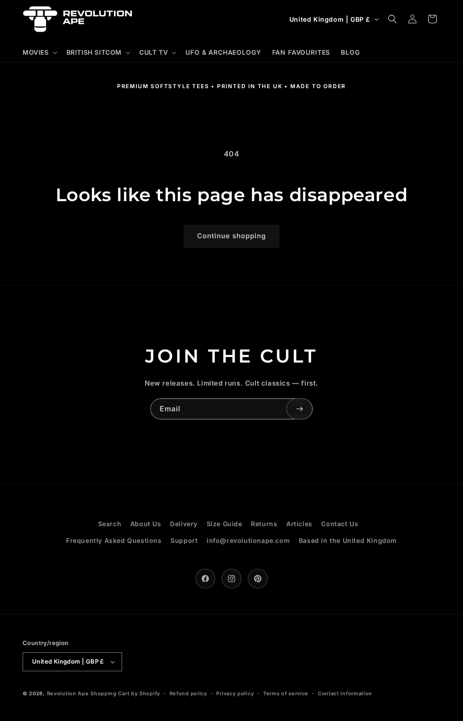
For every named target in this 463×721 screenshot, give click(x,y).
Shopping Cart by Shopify (125, 693)
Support (184, 540)
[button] (39, 52)
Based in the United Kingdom (348, 540)
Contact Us (339, 524)
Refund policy (188, 693)
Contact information (345, 693)
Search (110, 524)
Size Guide (224, 524)
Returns (264, 524)
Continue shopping (231, 235)
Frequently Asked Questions (114, 540)
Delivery (184, 524)
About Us (145, 524)
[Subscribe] (299, 408)
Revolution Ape (68, 693)
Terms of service (285, 693)
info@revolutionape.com (248, 540)
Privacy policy (235, 693)
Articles (299, 524)
